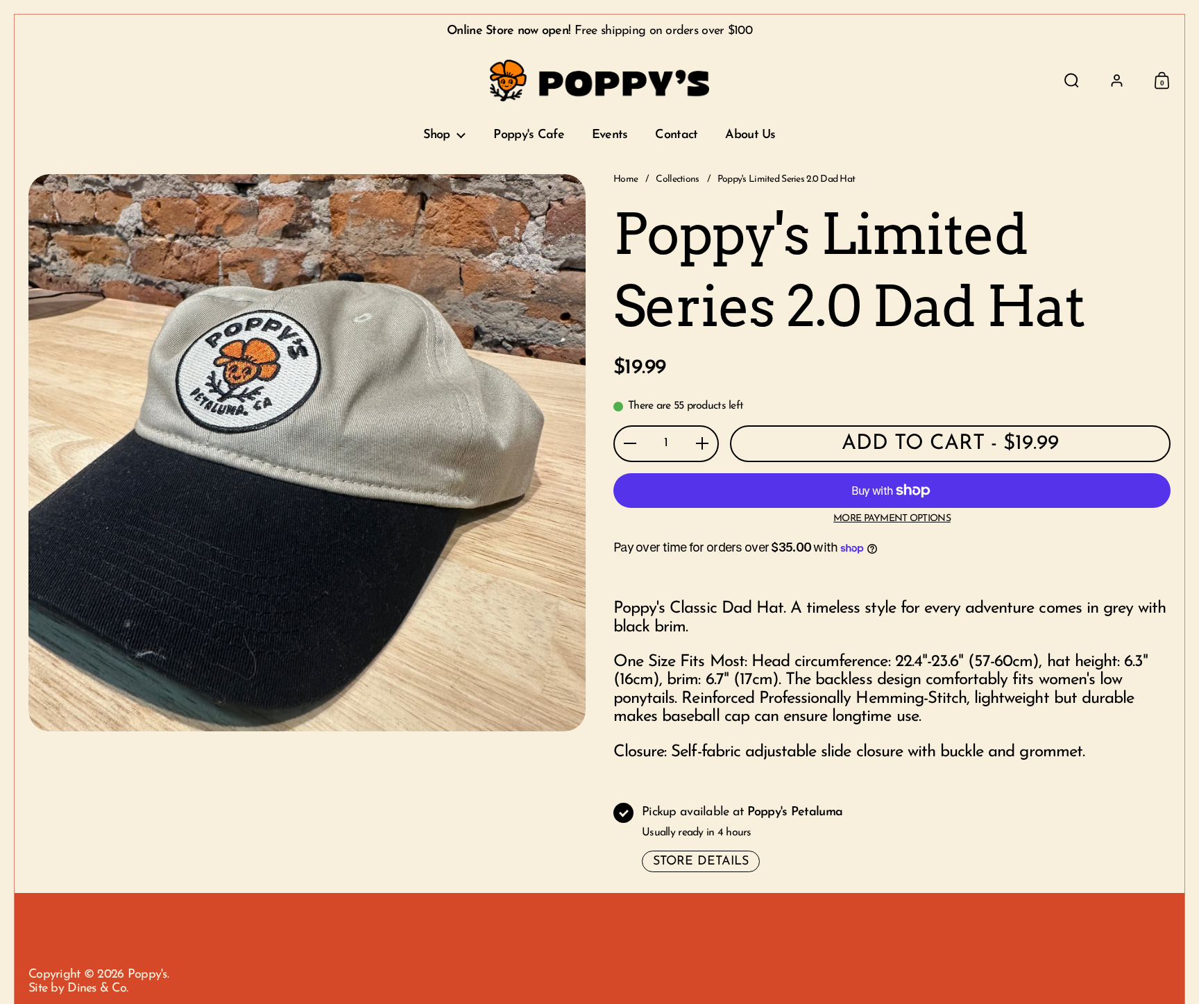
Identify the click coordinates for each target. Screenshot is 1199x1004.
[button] (1071, 80)
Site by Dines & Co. (78, 988)
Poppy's (147, 975)
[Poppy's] (600, 80)
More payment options (892, 518)
